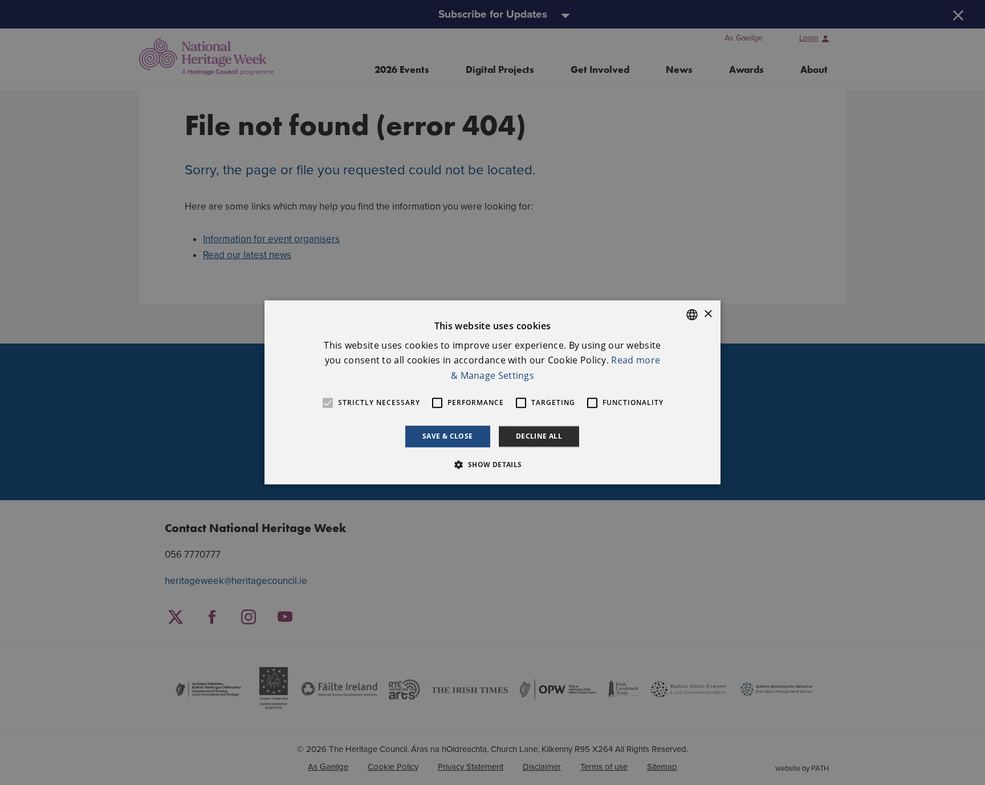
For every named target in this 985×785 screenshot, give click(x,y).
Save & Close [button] (447, 436)
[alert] (492, 392)
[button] (492, 465)
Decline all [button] (539, 436)
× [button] (707, 314)
